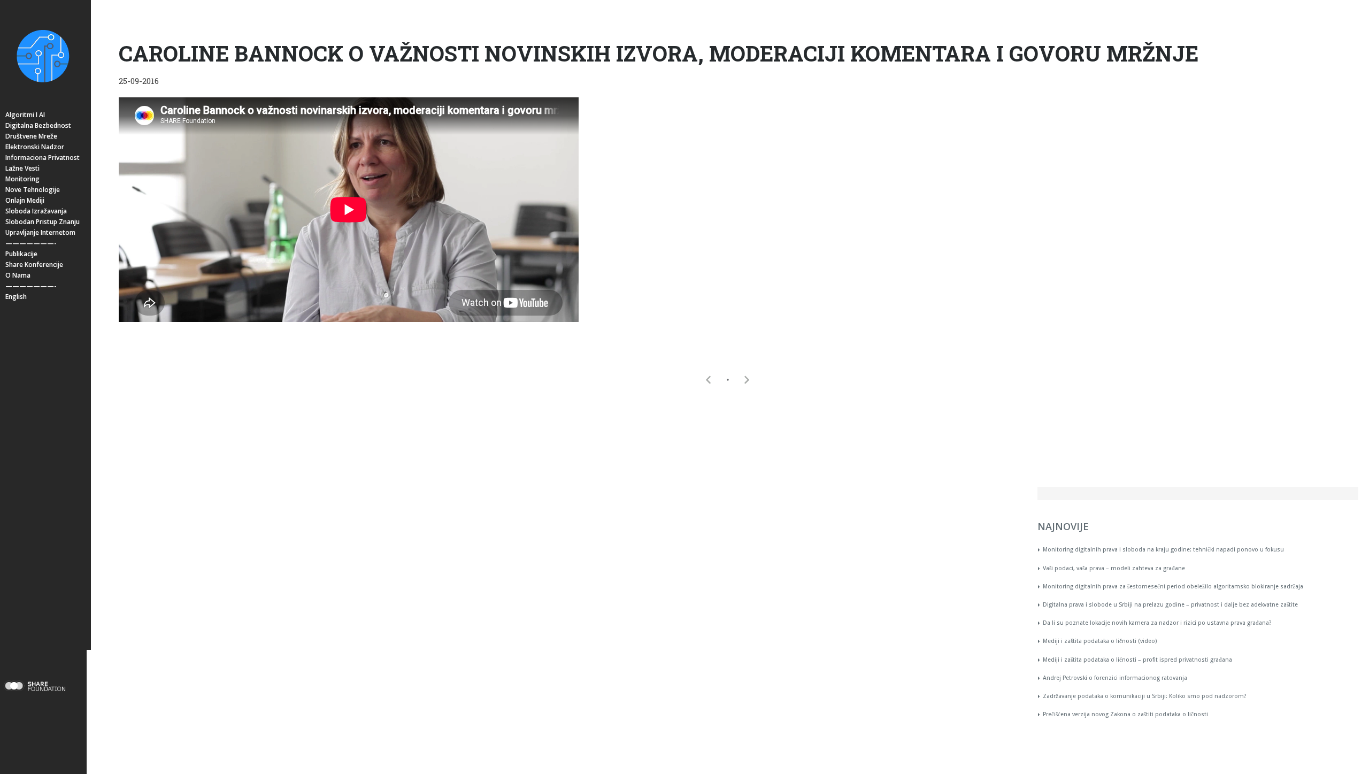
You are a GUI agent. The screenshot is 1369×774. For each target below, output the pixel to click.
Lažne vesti (22, 168)
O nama (17, 275)
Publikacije (21, 253)
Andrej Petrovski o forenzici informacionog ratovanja (1115, 678)
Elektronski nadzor (34, 146)
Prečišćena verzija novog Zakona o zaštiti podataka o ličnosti (1125, 714)
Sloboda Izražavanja (36, 211)
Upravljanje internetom (40, 232)
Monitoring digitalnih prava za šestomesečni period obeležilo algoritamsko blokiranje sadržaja (1173, 586)
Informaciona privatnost (42, 157)
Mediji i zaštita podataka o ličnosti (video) (1100, 641)
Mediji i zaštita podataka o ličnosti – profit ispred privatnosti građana (1137, 659)
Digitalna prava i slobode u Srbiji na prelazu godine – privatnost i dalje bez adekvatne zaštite (1170, 604)
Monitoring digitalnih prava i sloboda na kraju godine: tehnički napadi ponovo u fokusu (1163, 549)
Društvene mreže (31, 136)
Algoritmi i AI (25, 114)
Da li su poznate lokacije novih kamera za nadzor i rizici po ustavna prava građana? (1157, 622)
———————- (31, 243)
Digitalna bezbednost (38, 125)
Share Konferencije (34, 264)
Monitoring (22, 178)
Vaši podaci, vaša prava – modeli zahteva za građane (1114, 568)
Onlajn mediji (24, 200)
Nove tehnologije (32, 189)
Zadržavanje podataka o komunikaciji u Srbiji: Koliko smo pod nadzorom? (1145, 696)
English (16, 296)
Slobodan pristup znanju (42, 221)
